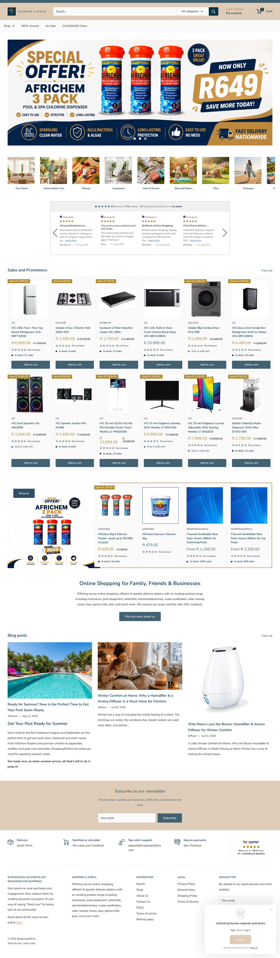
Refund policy (145, 902)
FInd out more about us (140, 599)
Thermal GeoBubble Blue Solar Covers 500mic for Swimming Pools (202, 521)
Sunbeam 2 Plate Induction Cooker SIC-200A (116, 312)
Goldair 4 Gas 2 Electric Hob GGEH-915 (73, 312)
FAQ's (140, 890)
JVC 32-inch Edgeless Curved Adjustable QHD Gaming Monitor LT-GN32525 (206, 410)
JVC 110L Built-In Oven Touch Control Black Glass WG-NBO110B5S (160, 314)
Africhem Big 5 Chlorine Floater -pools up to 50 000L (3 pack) (115, 521)
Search (140, 866)
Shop (7, 26)
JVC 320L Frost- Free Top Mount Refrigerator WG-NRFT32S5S (27, 314)
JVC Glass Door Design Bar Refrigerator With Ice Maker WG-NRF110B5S (249, 314)
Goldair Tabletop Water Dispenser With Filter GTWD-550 (246, 410)
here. (19, 905)
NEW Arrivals (30, 26)
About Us (142, 878)
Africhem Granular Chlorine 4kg (159, 519)
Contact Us (143, 884)
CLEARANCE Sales (74, 26)
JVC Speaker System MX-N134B (71, 408)
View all (267, 253)
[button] (55, 210)
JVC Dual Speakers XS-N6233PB (25, 408)
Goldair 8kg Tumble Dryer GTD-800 (203, 312)
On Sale (51, 26)
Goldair (61, 305)
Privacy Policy (186, 866)
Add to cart (31, 347)
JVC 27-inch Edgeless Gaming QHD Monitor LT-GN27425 (162, 408)
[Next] (272, 152)
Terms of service (146, 896)
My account (234, 13)
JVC (13, 305)
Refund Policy (186, 872)
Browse (24, 476)
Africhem (104, 511)
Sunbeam (105, 305)
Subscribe (169, 800)
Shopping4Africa (197, 511)
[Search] (213, 11)
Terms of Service (188, 884)
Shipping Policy (187, 878)
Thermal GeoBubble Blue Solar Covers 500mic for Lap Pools (248, 521)
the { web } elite (26, 926)
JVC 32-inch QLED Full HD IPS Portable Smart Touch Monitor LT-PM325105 (116, 410)
